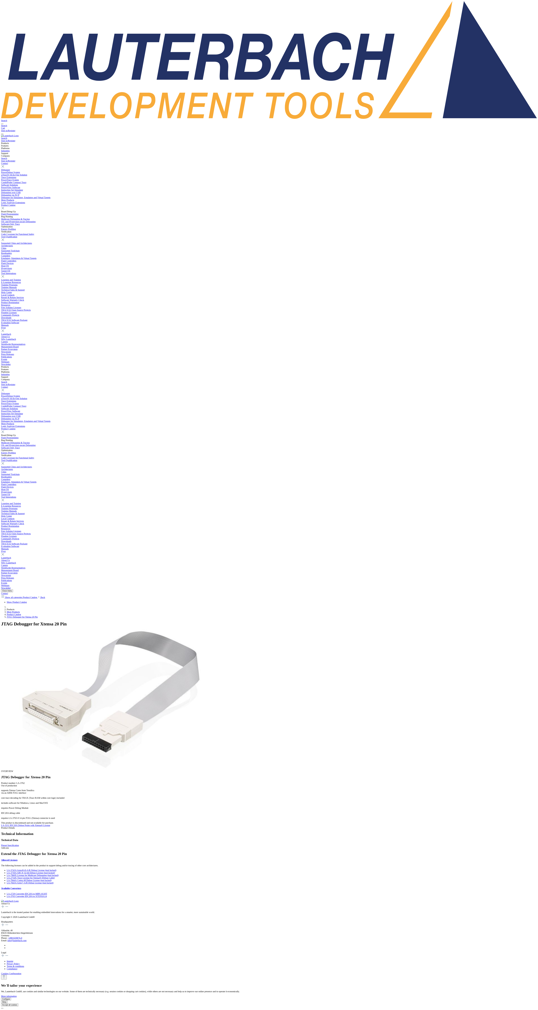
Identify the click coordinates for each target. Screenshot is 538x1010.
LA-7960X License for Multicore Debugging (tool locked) (33, 875)
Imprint (10, 961)
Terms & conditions (15, 966)
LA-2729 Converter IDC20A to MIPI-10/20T (27, 894)
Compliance (12, 969)
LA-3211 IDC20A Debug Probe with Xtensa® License (25, 825)
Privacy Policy (13, 964)
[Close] (2, 1008)
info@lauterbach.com (16, 940)
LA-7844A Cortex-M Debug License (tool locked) (29, 880)
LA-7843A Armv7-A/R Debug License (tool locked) (30, 883)
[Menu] (2, 123)
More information (9, 996)
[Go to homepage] (269, 118)
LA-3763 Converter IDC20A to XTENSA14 (27, 896)
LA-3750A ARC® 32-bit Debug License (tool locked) (31, 873)
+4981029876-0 (15, 938)
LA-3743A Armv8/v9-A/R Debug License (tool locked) (31, 870)
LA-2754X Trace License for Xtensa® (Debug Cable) (31, 878)
